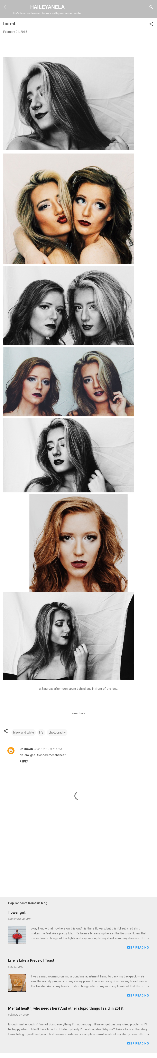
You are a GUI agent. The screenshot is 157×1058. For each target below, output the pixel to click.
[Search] (151, 7)
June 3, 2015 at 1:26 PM (48, 749)
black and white (23, 732)
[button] (151, 24)
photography (57, 732)
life (41, 732)
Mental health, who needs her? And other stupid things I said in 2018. (66, 1008)
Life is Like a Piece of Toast (31, 960)
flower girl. (17, 912)
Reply (24, 761)
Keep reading (138, 947)
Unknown (26, 749)
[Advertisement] (78, 858)
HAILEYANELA (47, 7)
